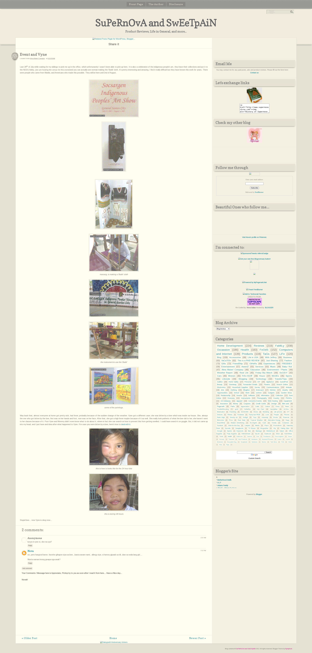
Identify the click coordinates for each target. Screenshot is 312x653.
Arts (222, 390)
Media (257, 425)
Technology (260, 379)
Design (274, 404)
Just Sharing (272, 360)
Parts (233, 406)
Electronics (221, 387)
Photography (262, 398)
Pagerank (220, 406)
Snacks (239, 395)
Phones (286, 415)
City (274, 428)
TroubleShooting (223, 409)
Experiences (269, 363)
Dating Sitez (285, 428)
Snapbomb (244, 442)
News (287, 406)
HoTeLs (286, 409)
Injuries (229, 431)
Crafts (257, 406)
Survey (257, 387)
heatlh (230, 436)
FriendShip (238, 363)
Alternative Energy (274, 420)
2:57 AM (203, 538)
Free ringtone (279, 436)
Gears (290, 436)
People (276, 415)
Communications (272, 387)
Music (273, 367)
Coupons (247, 404)
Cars (219, 376)
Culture (267, 406)
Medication (221, 412)
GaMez (220, 382)
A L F (219, 483)
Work (247, 393)
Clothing (233, 390)
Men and (285, 404)
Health (245, 349)
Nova (31, 551)
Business (287, 357)
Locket (288, 439)
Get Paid (260, 409)
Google (219, 431)
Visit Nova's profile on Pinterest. (254, 237)
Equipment (288, 401)
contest (259, 393)
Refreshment (246, 434)
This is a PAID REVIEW (248, 360)
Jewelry (285, 390)
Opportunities (222, 393)
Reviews (259, 345)
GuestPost (284, 382)
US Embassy (226, 401)
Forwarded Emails (250, 384)
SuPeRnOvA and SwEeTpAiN (156, 22)
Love (267, 415)
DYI (288, 412)
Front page (136, 4)
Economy (231, 398)
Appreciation (245, 406)
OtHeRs (253, 363)
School (236, 393)
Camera (249, 436)
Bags (287, 420)
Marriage (259, 431)
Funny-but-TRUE (254, 415)
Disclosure (176, 4)
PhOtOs (289, 398)
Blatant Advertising (237, 423)
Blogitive (246, 390)
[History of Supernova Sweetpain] (254, 102)
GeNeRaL (247, 409)
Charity (274, 423)
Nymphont (288, 649)
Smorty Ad (234, 417)
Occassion (223, 349)
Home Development (230, 345)
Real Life (244, 373)
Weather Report (225, 373)
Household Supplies (240, 387)
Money (235, 404)
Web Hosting (273, 401)
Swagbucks (239, 428)
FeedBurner (259, 192)
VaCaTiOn (226, 360)
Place (266, 425)
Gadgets (271, 393)
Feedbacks (267, 436)
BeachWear (221, 423)
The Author (156, 4)
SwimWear (288, 434)
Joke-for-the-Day (234, 425)
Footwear (240, 415)
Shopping (243, 379)
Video (290, 442)
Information (265, 395)
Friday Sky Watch (263, 373)
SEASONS (245, 412)
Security (227, 428)
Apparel (239, 401)
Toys (254, 417)
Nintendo (220, 442)
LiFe (282, 353)
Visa (220, 444)
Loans (279, 439)
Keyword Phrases (267, 439)
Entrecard (260, 390)
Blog (219, 357)
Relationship (225, 395)
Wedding (266, 412)
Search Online (282, 384)
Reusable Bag (232, 442)
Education (255, 370)
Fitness (230, 415)
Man (249, 431)
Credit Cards (261, 404)
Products (247, 353)
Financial (286, 417)
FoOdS (264, 349)
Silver (278, 434)
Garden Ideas (286, 393)
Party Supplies (232, 434)
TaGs (266, 353)
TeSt (282, 442)
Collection (279, 395)
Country (276, 398)
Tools (221, 436)
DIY (259, 382)
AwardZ (245, 367)
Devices (220, 415)
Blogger (259, 494)
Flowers (267, 384)
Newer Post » (197, 638)
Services (259, 367)
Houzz (262, 376)
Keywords (240, 431)
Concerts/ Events (255, 401)
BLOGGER (269, 308)
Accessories (235, 357)
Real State (241, 420)
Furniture (220, 425)
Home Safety (234, 382)
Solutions (254, 442)
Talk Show (273, 442)
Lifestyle (226, 379)
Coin (257, 436)
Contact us (254, 73)
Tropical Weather (256, 420)
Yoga (227, 444)
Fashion (288, 360)
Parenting (232, 412)
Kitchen (273, 390)
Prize (231, 420)
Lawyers (247, 425)
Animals (289, 387)
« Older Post (29, 638)
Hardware (254, 439)
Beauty (219, 384)
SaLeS (257, 434)
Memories (220, 420)
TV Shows (252, 428)
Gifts (223, 363)
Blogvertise (264, 428)
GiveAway (233, 384)
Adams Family (222, 485)
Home (113, 638)
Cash (264, 423)
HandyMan (274, 409)
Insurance (224, 404)
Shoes (255, 412)
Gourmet (231, 439)
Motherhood (270, 431)
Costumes (285, 423)
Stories (264, 442)
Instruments (245, 398)
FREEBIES (287, 363)
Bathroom (240, 436)
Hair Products (242, 439)
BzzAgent (253, 423)
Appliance (270, 382)
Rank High (221, 417)
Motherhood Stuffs (224, 480)
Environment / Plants (277, 370)
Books (275, 417)
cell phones (278, 412)
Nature (282, 431)
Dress (277, 406)
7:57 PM (203, 550)
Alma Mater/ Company (37, 58)
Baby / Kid (287, 367)
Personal (247, 382)
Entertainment (228, 367)
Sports (289, 376)
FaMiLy (279, 345)
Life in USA (253, 357)
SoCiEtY (283, 373)
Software (251, 395)
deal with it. (126, 424)
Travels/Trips (281, 379)
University (265, 417)
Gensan (221, 439)
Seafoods (267, 434)
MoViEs (275, 376)
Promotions (277, 425)
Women (231, 376)
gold (236, 409)
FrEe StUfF (247, 376)
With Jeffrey (271, 357)
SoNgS (245, 417)
